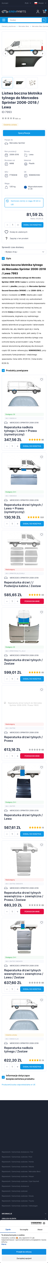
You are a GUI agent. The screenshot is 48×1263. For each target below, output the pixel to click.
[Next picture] (42, 53)
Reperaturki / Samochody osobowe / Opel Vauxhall (20, 1181)
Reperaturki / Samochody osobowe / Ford (17, 1157)
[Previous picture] (5, 53)
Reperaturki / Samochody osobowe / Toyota (18, 1201)
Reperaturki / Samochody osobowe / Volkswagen (20, 1206)
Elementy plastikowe (9, 26)
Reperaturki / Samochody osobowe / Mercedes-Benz (21, 1171)
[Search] (44, 20)
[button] (7, 225)
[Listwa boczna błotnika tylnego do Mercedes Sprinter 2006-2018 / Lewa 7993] (7, 82)
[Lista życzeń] (41, 379)
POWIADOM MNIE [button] (32, 601)
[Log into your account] (38, 11)
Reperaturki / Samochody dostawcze (15, 1186)
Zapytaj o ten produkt (19, 238)
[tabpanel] (24, 167)
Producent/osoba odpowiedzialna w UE (18, 1084)
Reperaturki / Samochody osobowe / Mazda (18, 1167)
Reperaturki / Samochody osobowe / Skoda (18, 1196)
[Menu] (4, 20)
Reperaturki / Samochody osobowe (14, 1191)
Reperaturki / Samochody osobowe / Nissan (18, 1176)
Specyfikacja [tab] (24, 133)
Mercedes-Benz (24, 26)
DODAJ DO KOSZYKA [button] (32, 225)
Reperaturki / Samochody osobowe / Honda (18, 1162)
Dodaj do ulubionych (18, 232)
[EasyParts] (14, 11)
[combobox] (24, 252)
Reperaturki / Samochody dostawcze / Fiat (17, 1152)
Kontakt (5, 3)
